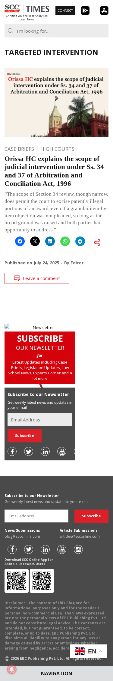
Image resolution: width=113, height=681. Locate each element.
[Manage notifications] (12, 669)
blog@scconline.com (22, 536)
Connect (65, 10)
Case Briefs (19, 148)
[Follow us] (12, 451)
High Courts (57, 148)
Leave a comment (41, 278)
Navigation (56, 673)
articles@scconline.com (80, 536)
